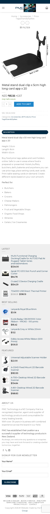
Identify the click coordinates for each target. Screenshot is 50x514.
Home (14, 16)
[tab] (25, 132)
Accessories (25, 16)
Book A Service (28, 501)
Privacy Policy (20, 504)
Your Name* (7, 461)
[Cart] (46, 8)
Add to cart (24, 104)
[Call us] (6, 450)
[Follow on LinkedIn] (9, 450)
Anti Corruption (36, 502)
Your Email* (7, 471)
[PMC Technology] (25, 8)
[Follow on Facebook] (3, 450)
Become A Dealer (11, 501)
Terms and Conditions (16, 502)
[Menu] (3, 8)
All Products (26, 117)
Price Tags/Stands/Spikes (27, 17)
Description (9, 132)
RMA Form (41, 501)
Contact (33, 504)
